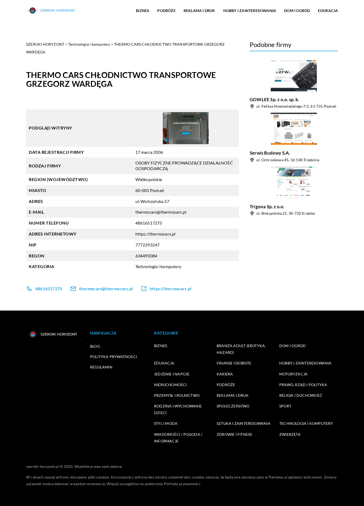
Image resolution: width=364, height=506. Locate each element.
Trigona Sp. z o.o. (267, 206)
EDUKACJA (328, 10)
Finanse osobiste (234, 363)
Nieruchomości (170, 384)
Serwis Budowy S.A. (270, 153)
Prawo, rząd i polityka (303, 384)
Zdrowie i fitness (234, 434)
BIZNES (142, 10)
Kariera (225, 374)
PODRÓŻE (166, 10)
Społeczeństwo (233, 406)
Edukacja (164, 363)
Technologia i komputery (158, 266)
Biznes (160, 345)
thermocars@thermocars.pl (161, 211)
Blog (95, 346)
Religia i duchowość (300, 395)
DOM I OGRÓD (297, 10)
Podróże (226, 384)
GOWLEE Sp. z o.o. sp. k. (274, 99)
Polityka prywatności (113, 356)
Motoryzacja (293, 374)
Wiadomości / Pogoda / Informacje (178, 437)
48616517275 (148, 222)
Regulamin (101, 367)
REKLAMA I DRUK (199, 10)
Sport (285, 406)
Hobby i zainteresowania (305, 363)
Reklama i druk (233, 395)
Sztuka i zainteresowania (243, 423)
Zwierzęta (290, 434)
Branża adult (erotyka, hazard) (241, 349)
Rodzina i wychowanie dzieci (178, 409)
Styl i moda (165, 423)
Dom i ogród (292, 345)
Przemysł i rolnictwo (177, 395)
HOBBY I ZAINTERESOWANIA (249, 10)
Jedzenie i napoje (171, 374)
